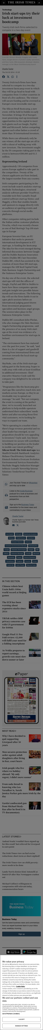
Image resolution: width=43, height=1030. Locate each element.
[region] (21, 992)
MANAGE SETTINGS (21, 1026)
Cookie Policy (20, 986)
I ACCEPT (21, 1019)
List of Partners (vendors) (11, 1014)
